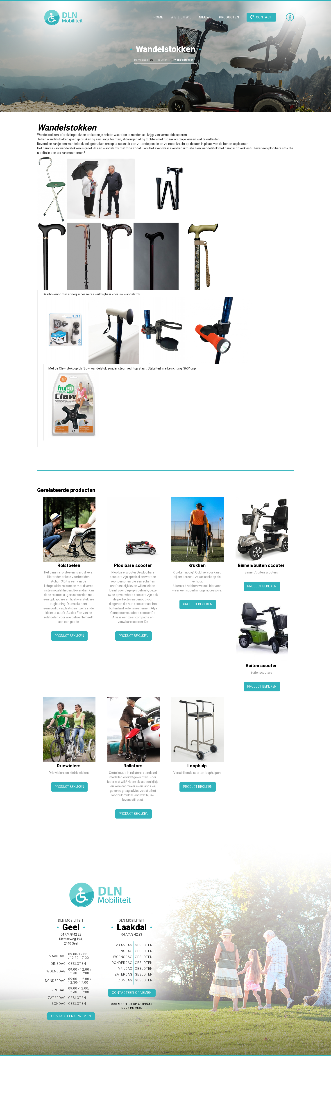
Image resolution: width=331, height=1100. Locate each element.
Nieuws (205, 17)
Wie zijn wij (181, 17)
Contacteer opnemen (71, 1016)
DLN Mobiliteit (64, 17)
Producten (229, 17)
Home (158, 17)
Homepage (141, 60)
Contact (264, 17)
